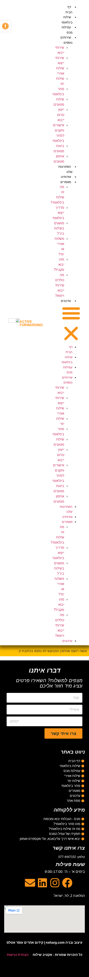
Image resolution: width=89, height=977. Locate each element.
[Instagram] (55, 883)
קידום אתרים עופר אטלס (25, 942)
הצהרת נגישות (18, 954)
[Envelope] (30, 883)
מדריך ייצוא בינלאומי (58, 213)
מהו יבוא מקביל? (59, 264)
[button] (71, 323)
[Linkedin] (42, 883)
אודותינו (66, 177)
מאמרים (65, 182)
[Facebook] (67, 883)
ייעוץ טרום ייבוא (60, 115)
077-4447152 (67, 857)
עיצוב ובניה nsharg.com (64, 942)
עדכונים (66, 301)
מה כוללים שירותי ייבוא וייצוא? (59, 285)
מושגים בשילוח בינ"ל (59, 228)
